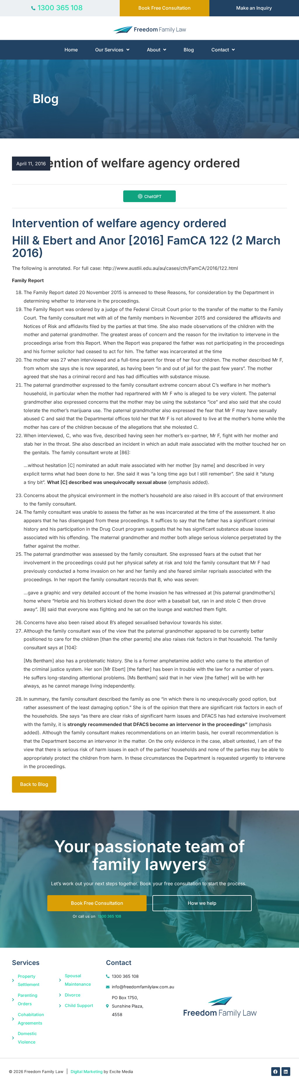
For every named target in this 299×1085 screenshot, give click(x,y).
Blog (189, 50)
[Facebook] (275, 1071)
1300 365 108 (109, 916)
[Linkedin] (285, 1071)
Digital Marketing (86, 1071)
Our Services (109, 50)
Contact (220, 50)
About (153, 50)
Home (71, 50)
